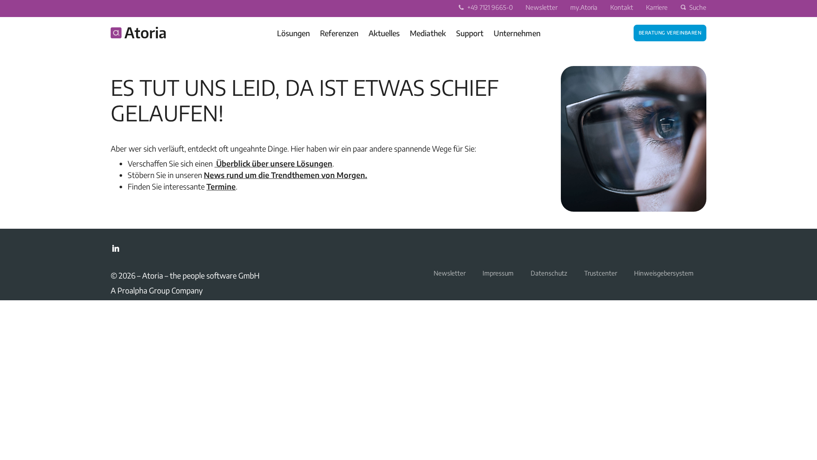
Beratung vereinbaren (670, 32)
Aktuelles (384, 33)
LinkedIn (116, 248)
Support (469, 33)
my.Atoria (583, 7)
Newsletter (541, 7)
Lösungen (293, 33)
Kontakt (621, 7)
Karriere (657, 7)
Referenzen (339, 33)
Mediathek (428, 33)
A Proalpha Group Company (157, 290)
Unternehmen (517, 33)
